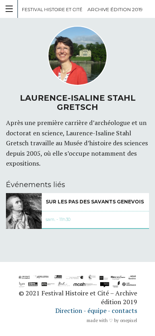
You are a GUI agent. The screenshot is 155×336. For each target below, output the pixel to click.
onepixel (128, 320)
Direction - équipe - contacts (96, 310)
